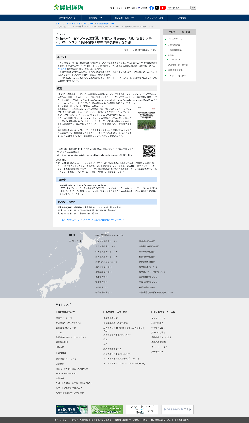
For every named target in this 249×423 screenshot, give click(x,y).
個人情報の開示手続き (161, 420)
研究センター (76, 241)
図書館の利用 (62, 342)
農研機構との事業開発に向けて (117, 334)
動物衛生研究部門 (147, 262)
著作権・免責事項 (80, 420)
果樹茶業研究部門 (103, 292)
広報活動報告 (157, 323)
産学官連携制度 (110, 318)
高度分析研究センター (149, 282)
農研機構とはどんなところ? (68, 323)
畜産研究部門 (101, 282)
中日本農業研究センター (106, 251)
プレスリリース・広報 (153, 18)
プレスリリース (88, 23)
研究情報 (62, 353)
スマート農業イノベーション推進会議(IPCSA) (124, 363)
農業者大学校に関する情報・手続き (131, 420)
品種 (105, 339)
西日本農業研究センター (106, 256)
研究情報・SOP (96, 18)
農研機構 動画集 (158, 342)
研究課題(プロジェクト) (66, 359)
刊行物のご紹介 (158, 328)
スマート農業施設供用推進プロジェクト (121, 358)
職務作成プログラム (112, 349)
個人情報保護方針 (182, 420)
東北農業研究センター (105, 23)
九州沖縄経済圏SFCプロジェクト (71, 392)
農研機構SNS (157, 351)
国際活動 (60, 347)
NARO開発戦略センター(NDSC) (109, 235)
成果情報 (60, 378)
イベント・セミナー (160, 347)
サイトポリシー (61, 420)
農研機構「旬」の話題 (161, 337)
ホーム (58, 23)
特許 (105, 344)
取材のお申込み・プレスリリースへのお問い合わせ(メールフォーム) (93, 219)
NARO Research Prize (66, 373)
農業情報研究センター (149, 267)
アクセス (60, 332)
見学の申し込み (158, 332)
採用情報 (182, 18)
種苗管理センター (147, 287)
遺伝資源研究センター (149, 277)
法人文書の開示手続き (101, 420)
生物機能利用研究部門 (149, 246)
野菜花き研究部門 (147, 241)
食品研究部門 (101, 287)
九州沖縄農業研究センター (107, 262)
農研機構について (67, 18)
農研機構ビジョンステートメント (71, 337)
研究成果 (60, 364)
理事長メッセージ (64, 318)
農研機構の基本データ (66, 328)
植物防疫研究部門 (147, 256)
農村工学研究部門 (103, 267)
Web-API (62, 69)
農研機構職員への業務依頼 (115, 323)
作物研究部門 (101, 277)
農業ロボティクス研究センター (153, 272)
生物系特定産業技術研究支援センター (156, 292)
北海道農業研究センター (106, 241)
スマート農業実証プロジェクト (70, 388)
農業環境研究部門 (147, 251)
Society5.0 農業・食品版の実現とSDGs (73, 383)
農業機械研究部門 (103, 272)
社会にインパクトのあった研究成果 (72, 369)
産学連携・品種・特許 (125, 18)
